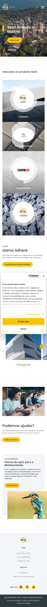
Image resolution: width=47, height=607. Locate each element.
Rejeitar (23, 329)
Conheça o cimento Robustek (22, 50)
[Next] (42, 346)
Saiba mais (12, 485)
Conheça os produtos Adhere (17, 264)
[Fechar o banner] (43, 276)
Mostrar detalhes (33, 314)
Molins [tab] (3, 26)
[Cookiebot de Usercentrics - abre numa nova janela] (29, 276)
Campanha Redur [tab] (3, 31)
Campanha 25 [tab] (3, 24)
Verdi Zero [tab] (3, 35)
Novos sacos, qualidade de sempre (19, 19)
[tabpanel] (23, 257)
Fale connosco (11, 440)
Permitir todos (23, 321)
